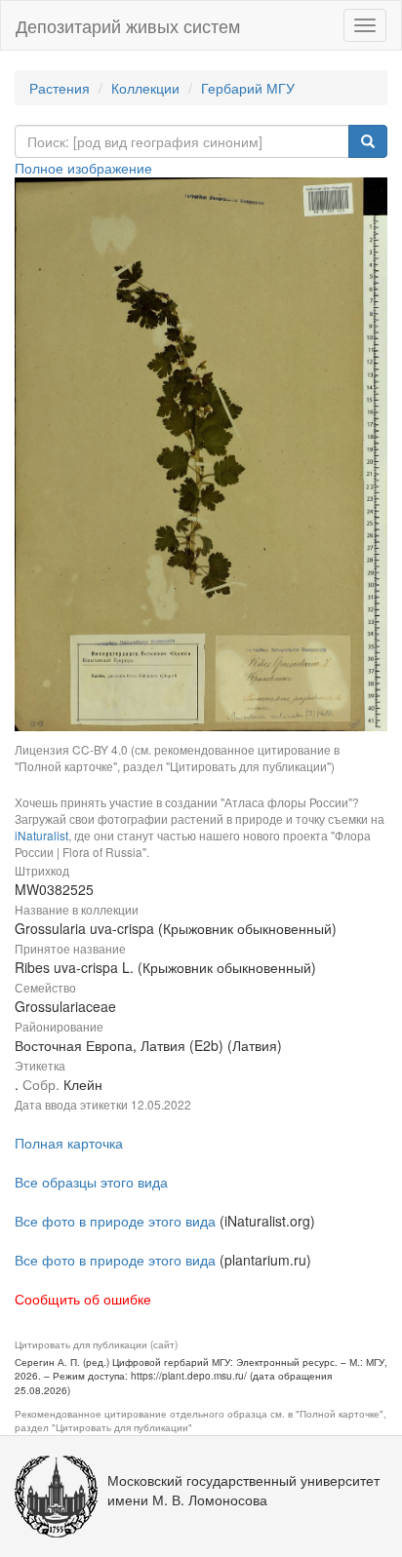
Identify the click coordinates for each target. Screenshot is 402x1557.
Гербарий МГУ (248, 87)
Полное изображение (83, 167)
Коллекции (145, 87)
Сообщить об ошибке (83, 1298)
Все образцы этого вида (91, 1181)
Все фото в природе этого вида (115, 1220)
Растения (59, 87)
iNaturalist (41, 835)
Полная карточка (69, 1142)
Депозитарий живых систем (128, 25)
